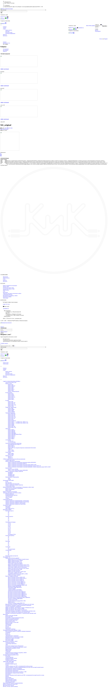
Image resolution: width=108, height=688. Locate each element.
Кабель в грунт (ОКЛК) (13, 469)
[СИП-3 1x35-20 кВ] (18, 66)
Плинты (7, 626)
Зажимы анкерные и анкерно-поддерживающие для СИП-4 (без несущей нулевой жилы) (24, 667)
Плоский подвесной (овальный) (12, 483)
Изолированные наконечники (12, 670)
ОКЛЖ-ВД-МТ (11, 475)
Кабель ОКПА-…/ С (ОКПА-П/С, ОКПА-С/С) (18, 421)
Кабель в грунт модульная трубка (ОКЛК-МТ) (18, 470)
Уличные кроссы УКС (12, 599)
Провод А (10, 456)
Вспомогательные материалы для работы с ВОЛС (16, 652)
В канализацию (9, 392)
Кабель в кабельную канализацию (13, 461)
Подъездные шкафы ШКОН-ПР (15, 587)
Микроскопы (8, 650)
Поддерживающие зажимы (11, 658)
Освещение (8, 632)
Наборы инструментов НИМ (12, 653)
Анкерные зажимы (10, 662)
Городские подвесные (10, 412)
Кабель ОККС (11, 410)
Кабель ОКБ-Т (11, 387)
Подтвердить (98, 31)
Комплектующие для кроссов (12, 555)
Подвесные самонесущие (11, 407)
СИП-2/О (10, 448)
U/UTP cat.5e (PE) (12, 442)
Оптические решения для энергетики (13, 443)
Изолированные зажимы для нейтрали (14, 668)
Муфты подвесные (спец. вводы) (15, 562)
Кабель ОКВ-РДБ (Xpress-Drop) (14, 434)
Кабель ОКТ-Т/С (11, 418)
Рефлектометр (9, 649)
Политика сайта (9, 373)
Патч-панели (8, 625)
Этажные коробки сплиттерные (15, 589)
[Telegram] (2, 18)
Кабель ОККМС (11, 411)
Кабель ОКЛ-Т (11, 396)
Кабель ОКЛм (11, 394)
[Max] (7, 18)
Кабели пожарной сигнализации (10, 491)
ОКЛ (9, 478)
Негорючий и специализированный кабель (15, 617)
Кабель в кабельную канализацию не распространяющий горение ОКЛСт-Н (24, 465)
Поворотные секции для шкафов (12, 638)
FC (8, 513)
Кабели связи (8, 490)
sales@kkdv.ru (81, 27)
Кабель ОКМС (11, 425)
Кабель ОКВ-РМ (11, 430)
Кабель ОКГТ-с (11, 445)
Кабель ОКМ (11, 406)
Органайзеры (8, 624)
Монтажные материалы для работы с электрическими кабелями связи (20, 611)
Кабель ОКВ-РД (11, 432)
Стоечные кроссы (9, 516)
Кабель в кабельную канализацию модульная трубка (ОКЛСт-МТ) (22, 464)
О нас (4, 370)
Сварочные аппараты (10, 642)
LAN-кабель (8, 439)
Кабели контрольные (10, 489)
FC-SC (9, 525)
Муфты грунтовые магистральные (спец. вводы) (18, 568)
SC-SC (9, 523)
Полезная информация (10, 374)
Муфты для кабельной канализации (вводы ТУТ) (18, 564)
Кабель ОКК (10, 408)
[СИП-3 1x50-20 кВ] (18, 83)
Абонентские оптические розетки (15, 590)
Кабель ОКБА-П (11, 385)
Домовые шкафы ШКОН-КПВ (14, 586)
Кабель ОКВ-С (11, 438)
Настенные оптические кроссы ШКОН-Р (17, 591)
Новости (5, 51)
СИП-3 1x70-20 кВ (4, 102)
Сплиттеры (8, 546)
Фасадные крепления (10, 681)
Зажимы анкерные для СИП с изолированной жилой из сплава (19, 666)
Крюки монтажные (10, 678)
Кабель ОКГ (10, 401)
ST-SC (9, 526)
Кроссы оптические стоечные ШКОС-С (16, 584)
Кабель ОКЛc (11, 398)
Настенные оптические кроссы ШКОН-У (17, 593)
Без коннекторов (11, 549)
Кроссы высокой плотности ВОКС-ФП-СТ (17, 578)
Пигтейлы (8, 541)
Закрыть (2, 326)
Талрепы (7, 498)
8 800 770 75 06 (3, 16)
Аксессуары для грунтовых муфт (15, 569)
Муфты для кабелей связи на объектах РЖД (15, 608)
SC (8, 511)
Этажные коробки (12, 588)
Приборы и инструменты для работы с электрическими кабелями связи (21, 613)
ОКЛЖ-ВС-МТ (11, 474)
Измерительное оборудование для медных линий (16, 647)
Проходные (8, 506)
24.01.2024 (10, 128)
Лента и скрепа (9, 497)
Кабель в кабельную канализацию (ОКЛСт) (17, 463)
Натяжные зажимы (10, 659)
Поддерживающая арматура (11, 495)
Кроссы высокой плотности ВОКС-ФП (16, 577)
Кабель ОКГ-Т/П (11, 402)
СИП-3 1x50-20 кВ (4, 85)
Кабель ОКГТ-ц (11, 446)
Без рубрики (5, 50)
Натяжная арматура (10, 493)
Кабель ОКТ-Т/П (11, 416)
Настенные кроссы (10, 510)
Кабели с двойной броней (13, 391)
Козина (96, 30)
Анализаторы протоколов (11, 643)
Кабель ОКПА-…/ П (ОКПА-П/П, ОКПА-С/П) (18, 423)
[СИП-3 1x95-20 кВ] (18, 116)
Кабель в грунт (9, 383)
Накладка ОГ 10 (6, 43)
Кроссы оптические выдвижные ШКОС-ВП (17, 585)
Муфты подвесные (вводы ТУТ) (15, 561)
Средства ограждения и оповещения (13, 606)
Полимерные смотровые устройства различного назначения (18, 605)
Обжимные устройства (10, 629)
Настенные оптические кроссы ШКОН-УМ (17, 594)
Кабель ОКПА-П (11, 435)
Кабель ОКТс (11, 419)
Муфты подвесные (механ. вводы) (15, 560)
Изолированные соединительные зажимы (14, 672)
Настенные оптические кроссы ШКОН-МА (17, 596)
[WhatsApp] (6, 18)
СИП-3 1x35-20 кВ (4, 69)
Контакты (5, 377)
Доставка (7, 372)
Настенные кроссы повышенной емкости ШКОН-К (19, 597)
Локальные (8, 428)
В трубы (7, 400)
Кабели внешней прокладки (12, 620)
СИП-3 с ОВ (10, 450)
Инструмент (8, 674)
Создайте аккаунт (4, 343)
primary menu (5, 362)
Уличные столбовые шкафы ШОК (15, 598)
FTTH (7, 481)
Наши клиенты (9, 371)
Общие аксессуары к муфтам (14, 575)
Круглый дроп (9, 482)
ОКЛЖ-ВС (10, 473)
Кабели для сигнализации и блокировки (14, 488)
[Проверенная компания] (6, 322)
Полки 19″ (8, 633)
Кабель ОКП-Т (11, 389)
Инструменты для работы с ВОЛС (13, 648)
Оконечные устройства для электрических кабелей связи (18, 612)
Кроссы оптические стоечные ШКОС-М (16, 582)
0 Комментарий (5, 129)
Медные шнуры (9, 623)
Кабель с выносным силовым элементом (14, 471)
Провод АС (10, 457)
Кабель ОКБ (10, 384)
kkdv (6, 128)
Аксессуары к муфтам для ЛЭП (14, 572)
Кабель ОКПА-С (11, 436)
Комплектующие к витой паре (12, 622)
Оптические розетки (10, 535)
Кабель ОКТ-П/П (11, 414)
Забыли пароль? (3, 331)
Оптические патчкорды (11, 522)
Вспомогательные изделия (11, 663)
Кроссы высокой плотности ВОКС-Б (16, 579)
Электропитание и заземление (12, 635)
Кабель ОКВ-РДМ (12, 433)
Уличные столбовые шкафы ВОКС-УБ (16, 603)
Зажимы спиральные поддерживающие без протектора (17, 501)
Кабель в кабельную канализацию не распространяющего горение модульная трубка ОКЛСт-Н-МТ (29, 466)
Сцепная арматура (9, 657)
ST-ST (9, 533)
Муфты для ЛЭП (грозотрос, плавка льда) (17, 571)
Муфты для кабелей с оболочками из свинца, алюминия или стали (20, 607)
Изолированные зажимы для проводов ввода (15, 669)
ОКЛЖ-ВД (10, 472)
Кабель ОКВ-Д (11, 437)
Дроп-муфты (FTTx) (10, 508)
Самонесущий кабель (10, 460)
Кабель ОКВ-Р (11, 429)
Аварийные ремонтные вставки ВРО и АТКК (18, 573)
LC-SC (9, 524)
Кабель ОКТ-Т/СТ (12, 417)
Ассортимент (6, 49)
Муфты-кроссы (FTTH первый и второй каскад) (18, 559)
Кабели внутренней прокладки (12, 618)
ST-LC (9, 529)
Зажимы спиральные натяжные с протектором (15, 502)
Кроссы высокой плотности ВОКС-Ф (16, 580)
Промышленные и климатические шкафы (14, 636)
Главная (4, 42)
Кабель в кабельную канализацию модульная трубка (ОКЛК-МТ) (22, 462)
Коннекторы (8, 627)
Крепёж (7, 676)
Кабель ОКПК (11, 424)
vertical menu (5, 363)
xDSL (7, 644)
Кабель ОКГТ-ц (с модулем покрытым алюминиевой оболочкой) (22, 447)
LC (8, 514)
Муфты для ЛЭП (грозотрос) (14, 570)
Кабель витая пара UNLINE (11, 615)
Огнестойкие (8, 452)
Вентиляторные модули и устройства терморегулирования (18, 631)
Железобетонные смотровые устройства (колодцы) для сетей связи (20, 604)
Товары (4, 369)
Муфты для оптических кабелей (12, 558)
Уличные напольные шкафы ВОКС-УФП (17, 600)
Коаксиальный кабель (10, 621)
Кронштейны (8, 677)
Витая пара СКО (9, 616)
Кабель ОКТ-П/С (11, 415)
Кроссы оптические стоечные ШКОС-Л (16, 581)
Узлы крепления (9, 496)
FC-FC (9, 531)
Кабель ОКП (10, 388)
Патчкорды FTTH (12, 534)
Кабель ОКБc (11, 390)
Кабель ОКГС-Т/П (12, 405)
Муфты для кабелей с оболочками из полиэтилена (16, 609)
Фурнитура (8, 634)
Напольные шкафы (10, 639)
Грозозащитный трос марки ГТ (14, 444)
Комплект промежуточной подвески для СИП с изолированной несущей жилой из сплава (25, 675)
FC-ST (9, 532)
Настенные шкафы (10, 640)
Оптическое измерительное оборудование (14, 645)
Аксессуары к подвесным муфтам (15, 563)
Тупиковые (8, 507)
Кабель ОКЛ (10, 393)
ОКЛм (9, 479)
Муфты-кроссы (11, 602)
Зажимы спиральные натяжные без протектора (16, 504)
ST (8, 515)
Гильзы (7, 665)
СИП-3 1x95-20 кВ (4, 119)
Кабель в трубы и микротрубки (12, 477)
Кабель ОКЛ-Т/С (11, 397)
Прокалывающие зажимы (11, 679)
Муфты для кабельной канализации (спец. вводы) (18, 565)
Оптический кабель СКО (11, 382)
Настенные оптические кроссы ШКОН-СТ (17, 595)
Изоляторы (8, 656)
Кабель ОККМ (11, 409)
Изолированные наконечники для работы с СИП (16, 671)
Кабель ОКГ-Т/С (11, 403)
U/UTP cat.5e (10, 441)
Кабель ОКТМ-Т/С (12, 420)
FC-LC (9, 528)
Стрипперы (8, 651)
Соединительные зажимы (11, 660)
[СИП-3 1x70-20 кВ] (18, 100)
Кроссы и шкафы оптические (12, 576)
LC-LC (9, 527)
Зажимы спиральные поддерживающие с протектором (17, 500)
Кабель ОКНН (11, 451)
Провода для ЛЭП (9, 455)
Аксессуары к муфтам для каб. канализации (17, 567)
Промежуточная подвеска (11, 680)
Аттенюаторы (8, 550)
